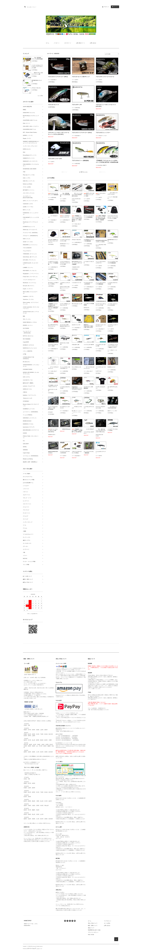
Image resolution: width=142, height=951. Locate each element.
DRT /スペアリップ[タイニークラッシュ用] (37, 73)
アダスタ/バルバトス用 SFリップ (80, 76)
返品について (91, 927)
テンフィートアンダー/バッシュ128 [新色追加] (89, 216)
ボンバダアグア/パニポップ (113, 387)
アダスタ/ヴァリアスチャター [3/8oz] (58, 76)
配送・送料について (92, 925)
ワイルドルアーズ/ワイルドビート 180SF (53, 345)
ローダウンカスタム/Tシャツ (100, 387)
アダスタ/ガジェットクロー (103, 132)
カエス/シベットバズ (76, 324)
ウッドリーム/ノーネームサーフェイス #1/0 (101, 304)
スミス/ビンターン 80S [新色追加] (88, 387)
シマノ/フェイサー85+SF (89, 344)
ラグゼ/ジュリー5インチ (77, 407)
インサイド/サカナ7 (90, 429)
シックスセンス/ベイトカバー (89, 407)
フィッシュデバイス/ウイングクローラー (101, 262)
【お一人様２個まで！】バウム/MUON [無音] (37, 58)
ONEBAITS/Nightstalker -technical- (53, 452)
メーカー (56, 43)
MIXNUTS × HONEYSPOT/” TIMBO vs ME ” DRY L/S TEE (88, 326)
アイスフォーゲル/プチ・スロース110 (101, 407)
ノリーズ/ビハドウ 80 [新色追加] (89, 304)
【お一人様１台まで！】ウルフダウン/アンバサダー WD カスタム (101, 430)
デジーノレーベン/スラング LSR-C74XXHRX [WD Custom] (77, 195)
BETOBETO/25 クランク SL (37, 81)
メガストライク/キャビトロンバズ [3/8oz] (77, 452)
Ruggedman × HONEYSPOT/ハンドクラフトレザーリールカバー (77, 388)
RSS (89, 934)
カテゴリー (67, 43)
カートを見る (107, 923)
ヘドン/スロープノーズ (76, 282)
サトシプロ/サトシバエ (76, 367)
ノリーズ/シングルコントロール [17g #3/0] (113, 304)
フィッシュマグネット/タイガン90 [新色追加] (113, 262)
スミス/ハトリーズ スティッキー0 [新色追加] (53, 194)
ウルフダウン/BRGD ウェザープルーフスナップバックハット (53, 241)
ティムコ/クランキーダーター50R (101, 345)
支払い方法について (92, 923)
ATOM (92, 934)
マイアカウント (107, 920)
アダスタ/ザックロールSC (55, 158)
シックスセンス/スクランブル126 (65, 387)
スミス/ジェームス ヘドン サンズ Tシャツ (101, 325)
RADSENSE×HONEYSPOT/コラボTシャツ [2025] (101, 241)
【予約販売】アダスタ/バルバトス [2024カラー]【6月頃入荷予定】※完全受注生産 (107, 161)
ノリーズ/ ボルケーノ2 (53, 216)
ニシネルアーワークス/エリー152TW (113, 430)
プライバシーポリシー (93, 932)
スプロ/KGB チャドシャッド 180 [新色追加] (89, 240)
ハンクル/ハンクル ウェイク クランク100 (65, 240)
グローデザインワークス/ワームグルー (113, 193)
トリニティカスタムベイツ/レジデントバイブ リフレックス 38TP (37, 66)
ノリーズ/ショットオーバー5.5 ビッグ (113, 325)
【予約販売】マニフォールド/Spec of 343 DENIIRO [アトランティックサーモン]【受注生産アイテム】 (53, 306)
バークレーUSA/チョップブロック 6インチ (65, 304)
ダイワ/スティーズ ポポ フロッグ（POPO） (53, 283)
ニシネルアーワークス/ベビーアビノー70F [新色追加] (53, 263)
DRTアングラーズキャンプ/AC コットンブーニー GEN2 (89, 195)
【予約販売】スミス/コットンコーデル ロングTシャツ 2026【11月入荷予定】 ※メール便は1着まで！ (77, 218)
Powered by (25, 948)
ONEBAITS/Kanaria (66, 429)
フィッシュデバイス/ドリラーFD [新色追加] (101, 283)
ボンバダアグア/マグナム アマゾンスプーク (53, 325)
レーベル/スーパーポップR (89, 262)
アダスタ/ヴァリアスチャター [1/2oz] (82, 132)
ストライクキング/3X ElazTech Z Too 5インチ (65, 325)
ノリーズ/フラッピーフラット (101, 368)
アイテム (116, 6)
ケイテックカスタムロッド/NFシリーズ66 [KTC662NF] (53, 408)
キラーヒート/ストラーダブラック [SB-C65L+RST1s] (53, 430)
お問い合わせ (93, 43)
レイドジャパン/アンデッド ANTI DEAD (65, 452)
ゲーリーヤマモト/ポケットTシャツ (89, 368)
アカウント (106, 6)
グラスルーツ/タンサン (36, 87)
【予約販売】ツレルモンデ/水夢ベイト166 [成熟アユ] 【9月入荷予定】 (77, 430)
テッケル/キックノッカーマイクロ (65, 407)
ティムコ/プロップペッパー (101, 452)
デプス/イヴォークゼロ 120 (64, 343)
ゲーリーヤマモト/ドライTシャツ (53, 368)
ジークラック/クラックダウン (100, 194)
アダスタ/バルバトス (53, 104)
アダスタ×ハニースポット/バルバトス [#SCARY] (106, 105)
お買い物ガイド (79, 43)
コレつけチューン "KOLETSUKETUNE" (112, 407)
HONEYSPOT (27, 925)
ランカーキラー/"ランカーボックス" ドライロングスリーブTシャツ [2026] (113, 217)
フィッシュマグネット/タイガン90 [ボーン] (65, 368)
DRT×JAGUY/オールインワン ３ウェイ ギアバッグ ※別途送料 (77, 263)
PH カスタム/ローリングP (77, 303)
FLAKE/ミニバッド (111, 367)
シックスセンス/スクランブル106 (113, 283)
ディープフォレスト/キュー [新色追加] (89, 452)
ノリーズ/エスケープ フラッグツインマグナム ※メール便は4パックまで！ (113, 346)
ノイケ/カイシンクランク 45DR (65, 283)
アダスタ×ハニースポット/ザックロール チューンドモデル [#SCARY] (58, 133)
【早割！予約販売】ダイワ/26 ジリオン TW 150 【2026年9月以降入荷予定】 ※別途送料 (101, 217)
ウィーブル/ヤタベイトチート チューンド (65, 216)
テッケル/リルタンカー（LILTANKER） (88, 283)
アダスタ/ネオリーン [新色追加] (80, 160)
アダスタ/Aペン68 (77, 104)
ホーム (47, 43)
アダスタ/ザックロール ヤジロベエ (105, 76)
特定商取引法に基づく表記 (94, 930)
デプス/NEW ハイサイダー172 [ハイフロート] (53, 386)
